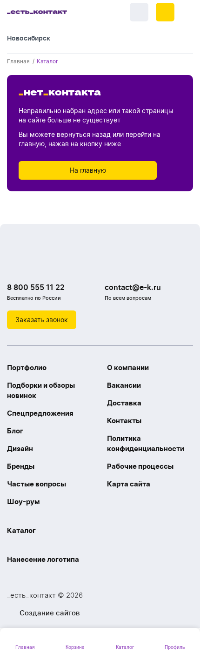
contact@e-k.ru (133, 287)
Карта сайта (128, 483)
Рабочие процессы (140, 466)
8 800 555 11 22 (36, 287)
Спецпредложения (40, 413)
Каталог (21, 530)
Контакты (124, 420)
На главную (88, 170)
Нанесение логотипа (43, 559)
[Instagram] (35, 263)
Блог (15, 430)
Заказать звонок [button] (41, 320)
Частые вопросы (36, 483)
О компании (128, 367)
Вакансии (124, 385)
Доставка (124, 402)
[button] (165, 12)
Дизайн (20, 448)
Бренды (20, 466)
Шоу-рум (23, 501)
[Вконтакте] (16, 263)
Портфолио (27, 367)
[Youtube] (53, 263)
